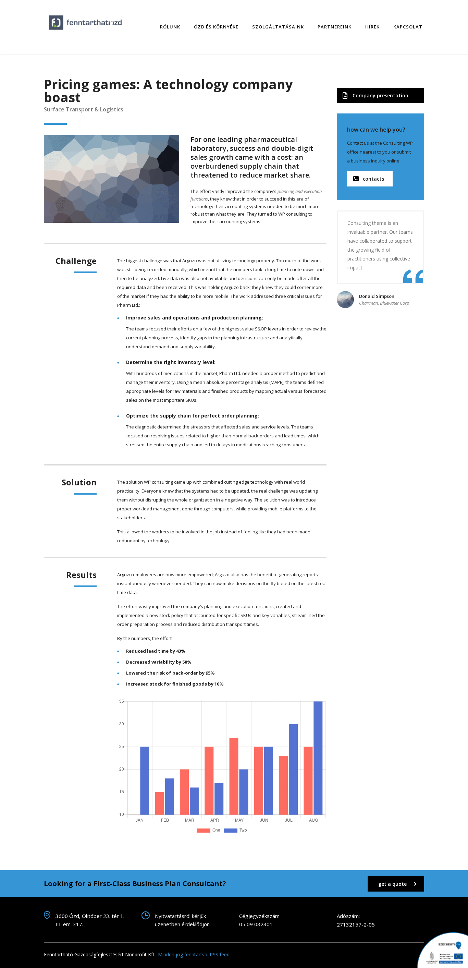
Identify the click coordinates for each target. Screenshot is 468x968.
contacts (373, 179)
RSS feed (220, 954)
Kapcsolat (407, 27)
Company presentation (380, 95)
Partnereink (335, 27)
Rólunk (170, 27)
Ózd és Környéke (216, 27)
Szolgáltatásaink (278, 27)
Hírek (372, 27)
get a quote (392, 884)
